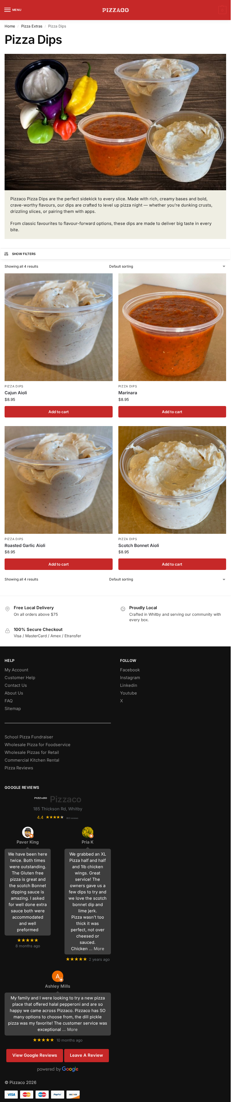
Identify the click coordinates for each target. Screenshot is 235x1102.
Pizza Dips (14, 386)
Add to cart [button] (58, 411)
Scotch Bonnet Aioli (138, 545)
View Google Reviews (34, 1055)
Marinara (127, 392)
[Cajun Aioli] (59, 327)
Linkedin (128, 685)
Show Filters (24, 254)
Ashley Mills (57, 986)
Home (10, 26)
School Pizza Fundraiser (29, 737)
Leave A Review (86, 1055)
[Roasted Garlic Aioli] (59, 480)
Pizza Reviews (19, 767)
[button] (221, 10)
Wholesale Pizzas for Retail (32, 752)
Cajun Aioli (16, 392)
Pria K (87, 842)
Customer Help (20, 677)
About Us (14, 693)
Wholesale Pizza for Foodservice (37, 744)
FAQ (9, 700)
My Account (16, 669)
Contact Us (16, 685)
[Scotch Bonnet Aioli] (172, 480)
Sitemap (13, 708)
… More (96, 948)
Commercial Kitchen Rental (32, 760)
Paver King (28, 842)
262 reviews (72, 818)
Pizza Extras (31, 26)
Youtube (128, 693)
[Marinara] (172, 327)
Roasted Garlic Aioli (25, 545)
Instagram (130, 677)
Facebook (130, 669)
